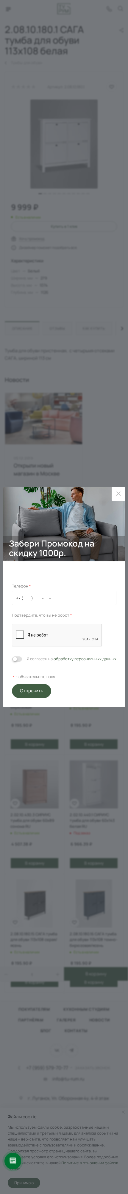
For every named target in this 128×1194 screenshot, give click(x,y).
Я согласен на (71, 658)
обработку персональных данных (85, 658)
